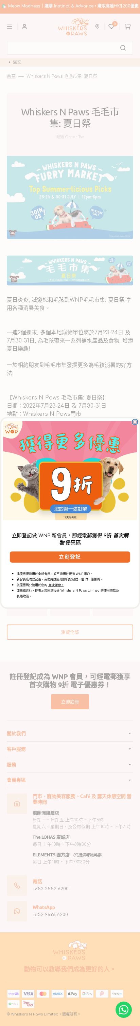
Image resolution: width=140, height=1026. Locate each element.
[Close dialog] (135, 422)
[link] (70, 470)
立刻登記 (70, 557)
